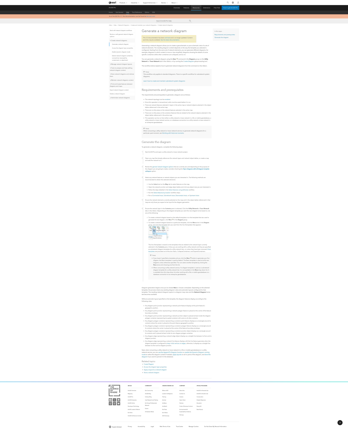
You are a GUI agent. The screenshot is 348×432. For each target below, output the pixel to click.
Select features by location (162, 192)
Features (186, 8)
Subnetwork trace (169, 195)
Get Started (119, 12)
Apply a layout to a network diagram (155, 370)
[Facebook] (110, 400)
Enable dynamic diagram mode (121, 52)
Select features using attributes (178, 190)
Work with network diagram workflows (121, 30)
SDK (153, 12)
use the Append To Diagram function (170, 352)
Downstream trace (181, 195)
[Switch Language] (232, 2)
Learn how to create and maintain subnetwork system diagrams (164, 81)
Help (127, 12)
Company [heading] (182, 385)
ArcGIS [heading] (130, 385)
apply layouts (177, 354)
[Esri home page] (112, 2)
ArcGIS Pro (112, 7)
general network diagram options (162, 167)
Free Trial (217, 8)
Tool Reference (137, 12)
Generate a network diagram (120, 44)
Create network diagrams (165, 25)
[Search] (227, 2)
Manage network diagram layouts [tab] (121, 64)
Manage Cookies (193, 426)
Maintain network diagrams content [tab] (122, 80)
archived (167, 38)
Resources (196, 8)
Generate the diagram (221, 37)
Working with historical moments (173, 133)
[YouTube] (118, 403)
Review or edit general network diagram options (121, 35)
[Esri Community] (110, 403)
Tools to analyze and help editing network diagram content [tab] (121, 69)
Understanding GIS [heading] (168, 385)
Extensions (206, 8)
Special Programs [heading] (202, 385)
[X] (114, 400)
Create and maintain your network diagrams (143, 25)
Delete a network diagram (117, 94)
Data (115, 25)
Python (147, 12)
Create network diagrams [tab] (119, 40)
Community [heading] (148, 385)
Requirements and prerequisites (225, 34)
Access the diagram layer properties (122, 48)
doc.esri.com (150, 16)
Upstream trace (194, 195)
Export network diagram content (119, 90)
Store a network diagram (151, 372)
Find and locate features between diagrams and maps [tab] (121, 85)
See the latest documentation (170, 40)
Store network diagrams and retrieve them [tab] (122, 75)
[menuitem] (135, 390)
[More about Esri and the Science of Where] (114, 391)
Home (111, 12)
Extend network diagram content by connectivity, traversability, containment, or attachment (122, 58)
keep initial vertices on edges (176, 343)
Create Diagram (188, 61)
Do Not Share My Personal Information (215, 426)
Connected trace (157, 195)
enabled (167, 99)
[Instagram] (114, 403)
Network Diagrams (123, 25)
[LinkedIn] (118, 400)
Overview (177, 8)
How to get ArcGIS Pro (230, 8)
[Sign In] (238, 2)
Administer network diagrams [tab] (120, 98)
